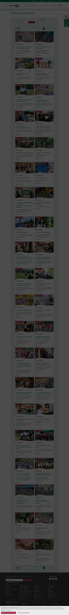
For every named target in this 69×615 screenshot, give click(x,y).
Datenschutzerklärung (6, 610)
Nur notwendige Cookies (24, 612)
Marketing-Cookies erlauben (9, 612)
